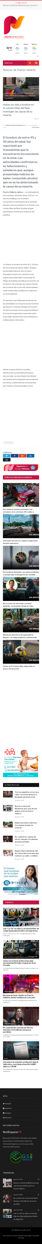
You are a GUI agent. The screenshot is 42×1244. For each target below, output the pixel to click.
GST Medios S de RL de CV (21, 1230)
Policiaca (35, 127)
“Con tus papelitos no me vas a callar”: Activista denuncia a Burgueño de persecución (27, 794)
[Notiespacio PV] (14, 27)
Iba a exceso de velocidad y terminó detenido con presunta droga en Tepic (18, 605)
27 (38, 1194)
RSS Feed (7, 1118)
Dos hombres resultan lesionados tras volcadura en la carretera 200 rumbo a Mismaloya (18, 512)
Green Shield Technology (22, 1236)
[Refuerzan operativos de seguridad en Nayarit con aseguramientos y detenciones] (21, 620)
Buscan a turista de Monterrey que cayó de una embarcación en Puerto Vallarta (21, 5)
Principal (7, 1104)
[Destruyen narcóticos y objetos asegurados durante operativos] (21, 526)
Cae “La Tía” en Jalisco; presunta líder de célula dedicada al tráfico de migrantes (25, 1216)
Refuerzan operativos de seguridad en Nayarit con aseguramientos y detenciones (20, 636)
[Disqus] (21, 705)
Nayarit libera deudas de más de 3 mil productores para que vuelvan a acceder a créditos (27, 853)
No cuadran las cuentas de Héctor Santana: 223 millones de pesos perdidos (26, 839)
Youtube (7, 1113)
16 (38, 1210)
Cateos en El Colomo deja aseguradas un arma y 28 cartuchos (19, 667)
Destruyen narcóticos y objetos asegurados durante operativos (20, 542)
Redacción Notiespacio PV (15, 125)
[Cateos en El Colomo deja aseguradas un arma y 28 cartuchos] (21, 652)
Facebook (8, 1108)
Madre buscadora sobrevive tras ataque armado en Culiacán (26, 825)
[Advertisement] (21, 241)
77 (38, 1179)
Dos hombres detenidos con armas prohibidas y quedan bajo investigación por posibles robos (21, 575)
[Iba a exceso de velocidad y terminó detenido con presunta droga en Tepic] (21, 589)
